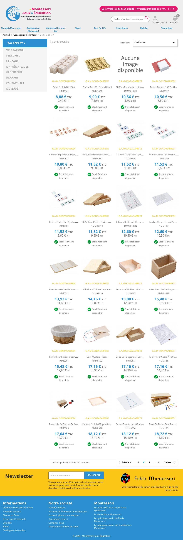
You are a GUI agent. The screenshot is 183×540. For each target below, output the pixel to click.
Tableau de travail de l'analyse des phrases (138, 222)
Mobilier (144, 28)
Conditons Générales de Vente (18, 507)
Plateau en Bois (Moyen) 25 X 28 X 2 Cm (102, 424)
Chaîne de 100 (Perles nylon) (97, 87)
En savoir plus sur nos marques (64, 515)
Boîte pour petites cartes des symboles (102, 222)
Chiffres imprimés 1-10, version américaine (137, 87)
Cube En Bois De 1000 (64, 87)
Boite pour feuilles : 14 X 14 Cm (131, 289)
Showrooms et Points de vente (63, 526)
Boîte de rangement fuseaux (130, 356)
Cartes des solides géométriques (132, 424)
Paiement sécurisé (12, 511)
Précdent (124, 462)
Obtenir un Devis (11, 515)
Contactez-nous (56, 522)
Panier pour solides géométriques (66, 356)
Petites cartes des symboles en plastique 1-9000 (73, 222)
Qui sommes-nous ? (58, 519)
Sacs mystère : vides (97, 356)
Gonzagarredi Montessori (33, 29)
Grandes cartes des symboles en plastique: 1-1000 (141, 154)
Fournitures (122, 28)
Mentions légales (56, 507)
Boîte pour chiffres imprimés (97, 289)
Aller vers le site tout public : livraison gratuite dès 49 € (133, 8)
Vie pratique (15, 50)
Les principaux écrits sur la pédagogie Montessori (113, 526)
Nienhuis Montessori (11, 28)
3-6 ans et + (17, 43)
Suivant (170, 462)
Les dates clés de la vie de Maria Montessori (110, 509)
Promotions (166, 28)
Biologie (12, 77)
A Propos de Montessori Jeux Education (67, 511)
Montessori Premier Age (55, 29)
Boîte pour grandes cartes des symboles (103, 154)
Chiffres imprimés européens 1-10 (66, 154)
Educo (78, 28)
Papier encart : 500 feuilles (163, 87)
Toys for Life (100, 28)
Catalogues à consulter (14, 530)
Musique (12, 88)
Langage (12, 61)
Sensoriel (13, 55)
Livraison (7, 522)
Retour (6, 526)
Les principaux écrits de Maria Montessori (109, 520)
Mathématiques (17, 66)
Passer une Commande (14, 519)
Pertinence (155, 42)
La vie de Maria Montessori (107, 514)
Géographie (14, 72)
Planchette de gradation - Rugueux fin (68, 289)
